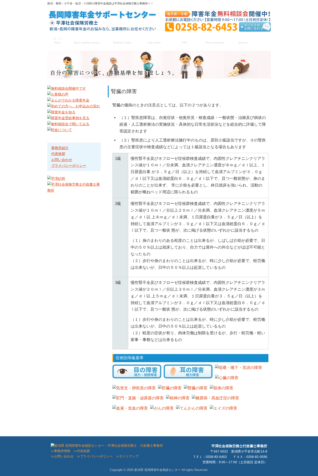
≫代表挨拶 (82, 451)
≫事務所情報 (60, 451)
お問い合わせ (61, 160)
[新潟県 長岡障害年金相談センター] (103, 29)
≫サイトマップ (127, 456)
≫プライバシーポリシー (95, 456)
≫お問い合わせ (62, 456)
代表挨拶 (58, 154)
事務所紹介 (60, 148)
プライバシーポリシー (68, 165)
